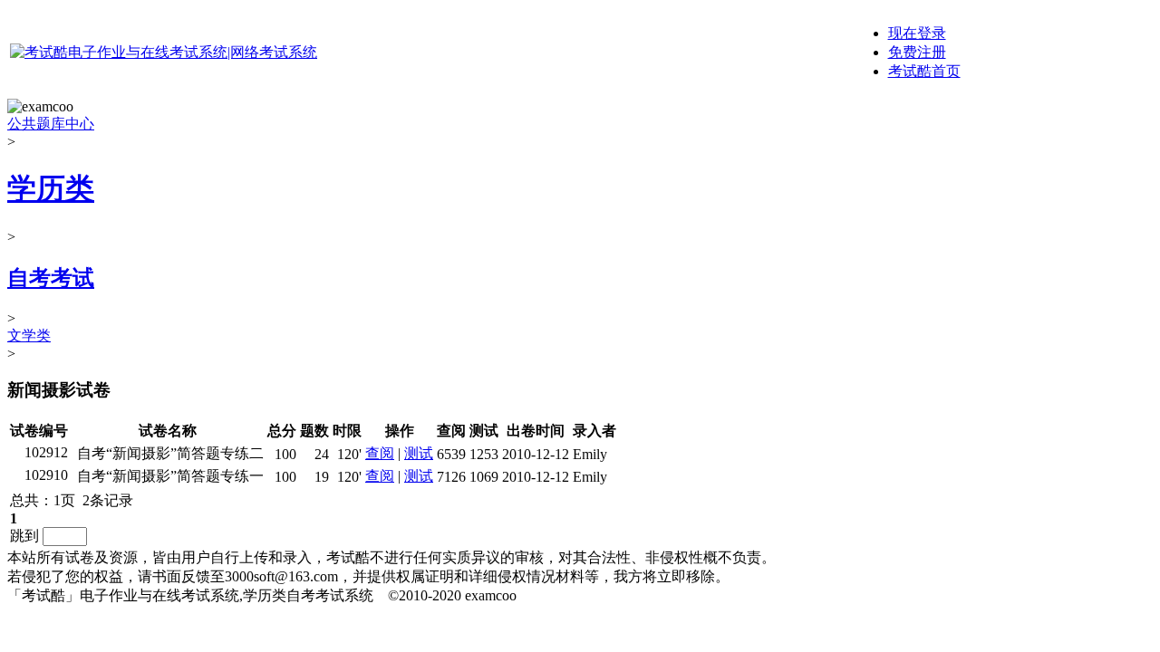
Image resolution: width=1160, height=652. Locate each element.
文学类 (29, 335)
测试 (418, 453)
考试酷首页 (924, 71)
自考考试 (50, 278)
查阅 (379, 453)
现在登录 (917, 33)
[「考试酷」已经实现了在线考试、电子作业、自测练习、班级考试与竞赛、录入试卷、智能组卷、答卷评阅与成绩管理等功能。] (163, 52)
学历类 (50, 188)
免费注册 (917, 52)
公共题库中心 (50, 123)
